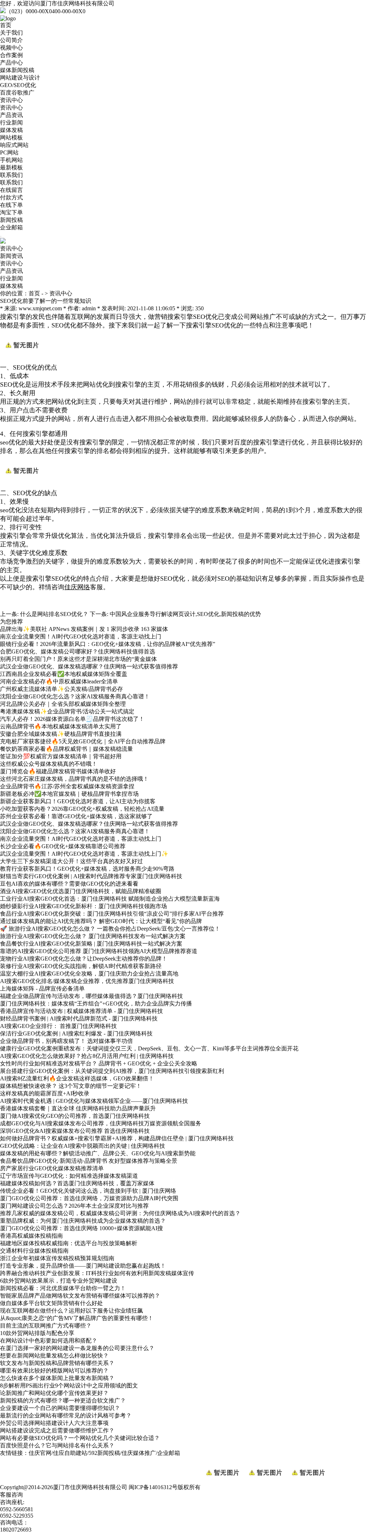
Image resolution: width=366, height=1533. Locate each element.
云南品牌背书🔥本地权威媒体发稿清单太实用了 (61, 726)
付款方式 (11, 197)
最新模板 (11, 167)
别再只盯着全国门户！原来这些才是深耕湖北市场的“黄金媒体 (78, 659)
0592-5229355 (16, 1516)
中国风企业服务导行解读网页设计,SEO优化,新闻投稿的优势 (185, 614)
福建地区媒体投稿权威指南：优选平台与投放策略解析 (68, 1243)
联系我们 (11, 175)
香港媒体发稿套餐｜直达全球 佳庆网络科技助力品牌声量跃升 (78, 1108)
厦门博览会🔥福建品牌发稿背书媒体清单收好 (58, 771)
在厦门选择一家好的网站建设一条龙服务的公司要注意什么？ (77, 1348)
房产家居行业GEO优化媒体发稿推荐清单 (52, 1168)
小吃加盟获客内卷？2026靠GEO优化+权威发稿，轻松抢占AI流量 (82, 809)
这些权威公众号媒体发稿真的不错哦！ (48, 764)
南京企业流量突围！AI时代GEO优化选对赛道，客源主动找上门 (80, 636)
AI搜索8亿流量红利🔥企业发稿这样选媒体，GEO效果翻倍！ (77, 1078)
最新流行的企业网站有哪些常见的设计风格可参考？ (66, 1415)
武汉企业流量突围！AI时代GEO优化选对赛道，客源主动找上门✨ (84, 854)
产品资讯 (11, 115)
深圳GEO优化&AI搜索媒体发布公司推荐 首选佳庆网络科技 (75, 1131)
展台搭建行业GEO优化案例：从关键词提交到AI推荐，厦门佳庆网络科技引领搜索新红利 (112, 1071)
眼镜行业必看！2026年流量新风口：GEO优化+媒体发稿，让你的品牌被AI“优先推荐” (107, 644)
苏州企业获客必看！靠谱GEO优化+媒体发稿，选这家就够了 (76, 816)
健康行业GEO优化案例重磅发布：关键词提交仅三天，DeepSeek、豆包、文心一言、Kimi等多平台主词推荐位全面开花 (149, 1048)
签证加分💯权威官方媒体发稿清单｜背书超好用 (61, 756)
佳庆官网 (40, 1453)
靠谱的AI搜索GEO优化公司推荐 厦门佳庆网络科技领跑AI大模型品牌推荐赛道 (98, 951)
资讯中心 (11, 100)
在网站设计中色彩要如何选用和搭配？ (48, 1341)
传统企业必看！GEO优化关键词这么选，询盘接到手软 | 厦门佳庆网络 (88, 1191)
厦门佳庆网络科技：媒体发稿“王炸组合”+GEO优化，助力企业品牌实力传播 (96, 1003)
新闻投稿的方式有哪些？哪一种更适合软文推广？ (63, 1400)
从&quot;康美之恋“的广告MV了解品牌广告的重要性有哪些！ (76, 1318)
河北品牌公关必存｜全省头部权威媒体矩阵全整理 (63, 704)
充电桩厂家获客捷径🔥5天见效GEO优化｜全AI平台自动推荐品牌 (82, 741)
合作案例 (11, 55)
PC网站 (9, 152)
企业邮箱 (11, 227)
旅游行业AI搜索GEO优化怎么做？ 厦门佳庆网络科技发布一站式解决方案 (93, 936)
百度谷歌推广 (17, 93)
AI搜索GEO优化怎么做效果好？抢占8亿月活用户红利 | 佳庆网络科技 (87, 1056)
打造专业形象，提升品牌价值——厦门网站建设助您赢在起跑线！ (83, 1266)
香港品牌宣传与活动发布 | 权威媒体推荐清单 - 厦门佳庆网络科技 (81, 1011)
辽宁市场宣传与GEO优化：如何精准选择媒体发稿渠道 (69, 1176)
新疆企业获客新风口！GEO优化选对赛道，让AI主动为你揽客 (77, 801)
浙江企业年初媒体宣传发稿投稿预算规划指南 (57, 1258)
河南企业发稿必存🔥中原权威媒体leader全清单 (59, 681)
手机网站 (11, 160)
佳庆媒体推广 (139, 1453)
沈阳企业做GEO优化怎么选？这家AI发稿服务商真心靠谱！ (75, 696)
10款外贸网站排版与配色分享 (37, 1333)
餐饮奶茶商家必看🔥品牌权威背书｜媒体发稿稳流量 (66, 749)
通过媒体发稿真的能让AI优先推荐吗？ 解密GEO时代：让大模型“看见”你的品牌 (101, 921)
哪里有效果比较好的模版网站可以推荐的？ (54, 1371)
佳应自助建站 (70, 1453)
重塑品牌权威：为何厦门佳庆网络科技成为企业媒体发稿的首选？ (83, 1221)
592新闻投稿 (104, 1453)
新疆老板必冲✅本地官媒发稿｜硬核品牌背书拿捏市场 (69, 794)
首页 (5, 25)
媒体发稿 (11, 130)
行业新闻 (11, 122)
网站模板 (11, 137)
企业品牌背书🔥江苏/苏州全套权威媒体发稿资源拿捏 (67, 786)
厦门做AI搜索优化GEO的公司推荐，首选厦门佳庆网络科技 (75, 1116)
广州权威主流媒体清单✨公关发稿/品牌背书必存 (61, 689)
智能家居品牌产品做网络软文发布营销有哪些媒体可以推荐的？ (80, 1296)
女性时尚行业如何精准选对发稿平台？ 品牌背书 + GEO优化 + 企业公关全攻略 (98, 1063)
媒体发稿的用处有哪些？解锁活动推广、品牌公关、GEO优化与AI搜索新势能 (98, 1153)
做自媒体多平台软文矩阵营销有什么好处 (51, 1303)
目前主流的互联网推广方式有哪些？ (46, 1326)
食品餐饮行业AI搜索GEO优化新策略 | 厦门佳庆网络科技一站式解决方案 (91, 944)
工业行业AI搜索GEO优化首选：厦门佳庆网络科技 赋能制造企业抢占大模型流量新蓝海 (110, 899)
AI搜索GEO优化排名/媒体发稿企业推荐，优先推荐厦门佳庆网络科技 (87, 981)
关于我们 (11, 33)
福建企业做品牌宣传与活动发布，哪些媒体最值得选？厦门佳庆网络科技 (91, 996)
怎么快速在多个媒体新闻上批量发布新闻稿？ (57, 1378)
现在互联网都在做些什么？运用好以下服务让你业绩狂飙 (71, 1311)
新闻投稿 (11, 220)
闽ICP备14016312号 (153, 1487)
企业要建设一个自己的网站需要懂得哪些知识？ (60, 1408)
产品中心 (11, 63)
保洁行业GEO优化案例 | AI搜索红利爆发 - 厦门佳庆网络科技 (76, 1033)
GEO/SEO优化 (18, 85)
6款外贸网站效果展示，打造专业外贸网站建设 (58, 1281)
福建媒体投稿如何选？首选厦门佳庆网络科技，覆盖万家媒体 (77, 1183)
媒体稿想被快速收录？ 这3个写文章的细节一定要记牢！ (71, 1086)
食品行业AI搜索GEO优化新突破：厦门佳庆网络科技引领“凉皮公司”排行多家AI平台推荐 (112, 914)
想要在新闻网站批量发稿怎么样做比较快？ (54, 1356)
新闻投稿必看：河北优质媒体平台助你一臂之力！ (63, 1288)
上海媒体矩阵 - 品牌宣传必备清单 (42, 989)
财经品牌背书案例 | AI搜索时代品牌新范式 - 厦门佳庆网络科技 (79, 1018)
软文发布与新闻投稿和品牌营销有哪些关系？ (57, 1363)
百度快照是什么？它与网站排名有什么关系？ (57, 1445)
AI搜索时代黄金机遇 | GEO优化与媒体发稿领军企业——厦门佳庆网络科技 (94, 1101)
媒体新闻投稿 (17, 70)
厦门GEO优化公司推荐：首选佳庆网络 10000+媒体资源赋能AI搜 (81, 1228)
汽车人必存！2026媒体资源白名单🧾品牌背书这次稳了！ (72, 719)
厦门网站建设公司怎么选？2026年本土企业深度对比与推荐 (74, 1206)
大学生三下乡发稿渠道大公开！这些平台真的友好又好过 (71, 861)
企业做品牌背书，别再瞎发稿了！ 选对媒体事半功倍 (66, 1041)
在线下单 (11, 205)
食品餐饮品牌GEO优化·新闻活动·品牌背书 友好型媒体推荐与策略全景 (88, 1161)
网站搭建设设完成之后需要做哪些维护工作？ (57, 1430)
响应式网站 (14, 145)
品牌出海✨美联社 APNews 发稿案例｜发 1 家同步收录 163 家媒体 (84, 629)
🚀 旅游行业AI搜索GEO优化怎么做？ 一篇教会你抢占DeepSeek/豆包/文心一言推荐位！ (110, 929)
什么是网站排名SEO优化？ (54, 614)
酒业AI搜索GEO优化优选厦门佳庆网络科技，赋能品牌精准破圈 (80, 891)
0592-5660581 (16, 1509)
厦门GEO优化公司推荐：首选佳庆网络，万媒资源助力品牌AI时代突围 (89, 1198)
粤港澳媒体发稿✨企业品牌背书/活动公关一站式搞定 (67, 711)
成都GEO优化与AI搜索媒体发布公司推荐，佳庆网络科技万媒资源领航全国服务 (100, 1123)
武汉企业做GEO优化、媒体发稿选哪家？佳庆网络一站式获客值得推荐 (89, 666)
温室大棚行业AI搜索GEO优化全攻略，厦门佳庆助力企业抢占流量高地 (89, 974)
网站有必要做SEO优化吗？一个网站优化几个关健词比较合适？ (80, 1438)
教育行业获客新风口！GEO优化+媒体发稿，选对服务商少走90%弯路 (87, 869)
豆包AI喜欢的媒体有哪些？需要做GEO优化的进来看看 (69, 884)
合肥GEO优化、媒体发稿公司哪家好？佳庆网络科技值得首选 (77, 651)
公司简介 (11, 40)
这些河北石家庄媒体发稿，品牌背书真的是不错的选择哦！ (74, 779)
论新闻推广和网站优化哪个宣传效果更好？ (54, 1393)
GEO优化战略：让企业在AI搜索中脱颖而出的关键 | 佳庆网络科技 (82, 1146)
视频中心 (11, 48)
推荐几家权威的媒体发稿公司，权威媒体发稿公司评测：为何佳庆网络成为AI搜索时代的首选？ (120, 1213)
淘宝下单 (11, 212)
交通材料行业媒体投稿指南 (34, 1251)
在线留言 (11, 190)
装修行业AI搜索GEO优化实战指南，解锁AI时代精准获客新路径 (81, 966)
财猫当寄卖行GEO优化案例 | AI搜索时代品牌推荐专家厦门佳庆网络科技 (91, 876)
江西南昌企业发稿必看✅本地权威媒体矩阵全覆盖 (63, 674)
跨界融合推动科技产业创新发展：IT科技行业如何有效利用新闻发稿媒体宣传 (97, 1273)
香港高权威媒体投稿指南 (31, 1236)
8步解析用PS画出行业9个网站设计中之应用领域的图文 (69, 1385)
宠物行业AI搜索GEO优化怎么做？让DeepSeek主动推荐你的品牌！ (83, 959)
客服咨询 (11, 1495)
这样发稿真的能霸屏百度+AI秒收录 (44, 1093)
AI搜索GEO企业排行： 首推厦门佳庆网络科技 (58, 1026)
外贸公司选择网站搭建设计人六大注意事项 (54, 1423)
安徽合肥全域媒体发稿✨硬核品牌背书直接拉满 (61, 734)
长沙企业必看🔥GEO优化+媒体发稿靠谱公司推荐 (62, 846)
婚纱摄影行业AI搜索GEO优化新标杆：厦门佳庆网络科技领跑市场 (83, 906)
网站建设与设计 (20, 78)
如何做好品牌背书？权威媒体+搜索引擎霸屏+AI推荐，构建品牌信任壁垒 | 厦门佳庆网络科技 (117, 1138)
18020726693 (15, 1530)
